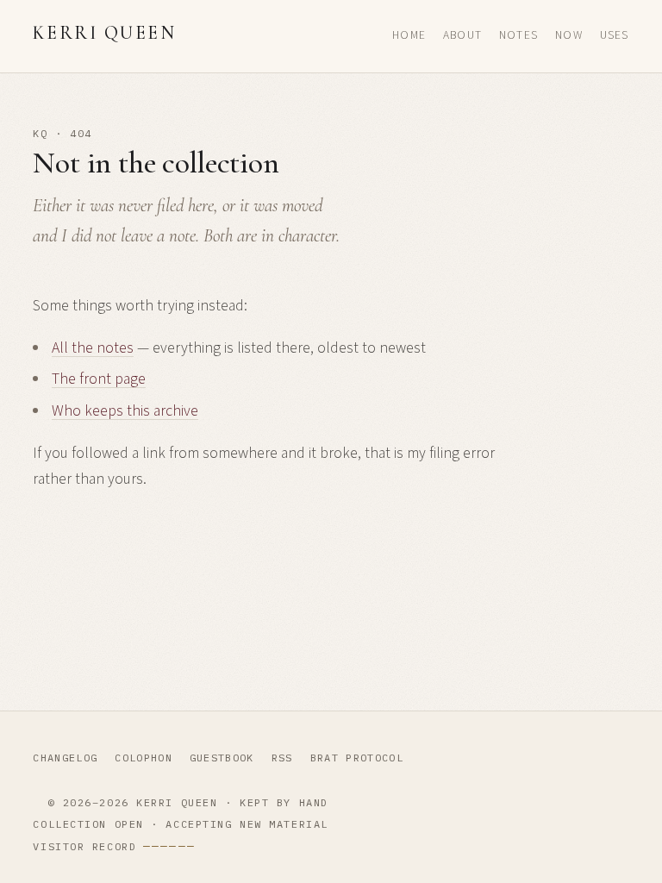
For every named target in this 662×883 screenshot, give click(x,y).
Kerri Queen (104, 33)
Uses (614, 35)
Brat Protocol (356, 757)
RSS (282, 757)
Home (409, 35)
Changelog (65, 757)
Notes (518, 35)
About (462, 35)
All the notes (93, 348)
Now (569, 35)
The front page (99, 379)
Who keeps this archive (125, 411)
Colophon (143, 757)
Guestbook (222, 757)
